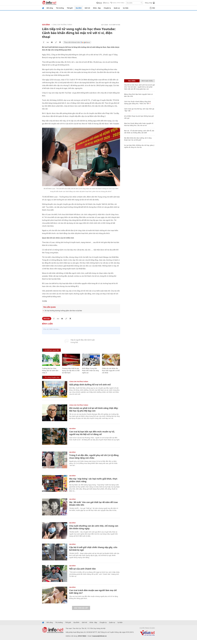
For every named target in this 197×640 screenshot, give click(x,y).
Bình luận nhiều (147, 81)
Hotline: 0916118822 (118, 3)
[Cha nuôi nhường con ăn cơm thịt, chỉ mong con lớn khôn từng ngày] (54, 530)
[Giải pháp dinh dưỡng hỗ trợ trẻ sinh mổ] (54, 389)
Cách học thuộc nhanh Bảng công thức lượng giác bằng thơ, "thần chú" (137, 102)
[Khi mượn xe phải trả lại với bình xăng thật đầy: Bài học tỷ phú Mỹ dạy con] (54, 412)
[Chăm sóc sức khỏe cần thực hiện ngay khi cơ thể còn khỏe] (111, 360)
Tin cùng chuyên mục (52, 377)
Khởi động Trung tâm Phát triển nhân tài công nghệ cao (90, 370)
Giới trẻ (87, 8)
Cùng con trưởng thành (62, 25)
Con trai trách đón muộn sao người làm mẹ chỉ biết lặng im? (93, 591)
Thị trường (60, 8)
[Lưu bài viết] (60, 42)
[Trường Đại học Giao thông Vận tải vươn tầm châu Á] (51, 360)
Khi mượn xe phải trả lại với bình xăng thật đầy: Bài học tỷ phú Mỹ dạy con (93, 409)
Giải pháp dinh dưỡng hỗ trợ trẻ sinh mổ (90, 384)
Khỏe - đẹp (97, 8)
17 (150, 103)
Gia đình (79, 8)
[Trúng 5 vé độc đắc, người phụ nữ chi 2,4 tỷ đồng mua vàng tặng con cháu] (54, 460)
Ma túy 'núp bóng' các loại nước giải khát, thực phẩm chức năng (93, 480)
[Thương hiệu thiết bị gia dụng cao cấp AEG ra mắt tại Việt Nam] (71, 360)
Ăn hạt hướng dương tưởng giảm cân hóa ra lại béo (63, 311)
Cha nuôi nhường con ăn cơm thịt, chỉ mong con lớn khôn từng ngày (93, 527)
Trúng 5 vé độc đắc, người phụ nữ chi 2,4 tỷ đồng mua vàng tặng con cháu (94, 456)
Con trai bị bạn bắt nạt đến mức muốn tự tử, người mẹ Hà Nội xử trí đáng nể (92, 433)
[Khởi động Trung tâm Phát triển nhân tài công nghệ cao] (91, 360)
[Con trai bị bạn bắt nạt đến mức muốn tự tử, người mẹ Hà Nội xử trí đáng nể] (54, 436)
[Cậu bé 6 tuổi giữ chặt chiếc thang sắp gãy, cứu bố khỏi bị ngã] (54, 552)
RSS (153, 8)
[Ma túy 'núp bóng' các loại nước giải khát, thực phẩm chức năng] (54, 483)
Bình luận (47, 318)
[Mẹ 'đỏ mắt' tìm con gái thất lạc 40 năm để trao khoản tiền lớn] (54, 507)
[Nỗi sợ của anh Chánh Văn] (54, 573)
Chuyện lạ (107, 8)
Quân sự (117, 8)
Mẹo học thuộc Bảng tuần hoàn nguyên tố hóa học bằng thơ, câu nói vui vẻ (138, 124)
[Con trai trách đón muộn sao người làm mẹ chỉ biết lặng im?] (54, 595)
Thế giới (70, 8)
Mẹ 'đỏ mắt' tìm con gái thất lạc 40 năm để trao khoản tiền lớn (93, 503)
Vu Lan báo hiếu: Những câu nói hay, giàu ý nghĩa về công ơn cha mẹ (139, 146)
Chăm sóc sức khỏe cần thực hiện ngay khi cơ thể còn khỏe (111, 370)
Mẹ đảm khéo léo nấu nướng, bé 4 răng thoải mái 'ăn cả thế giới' (138, 139)
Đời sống (50, 8)
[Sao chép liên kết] (55, 42)
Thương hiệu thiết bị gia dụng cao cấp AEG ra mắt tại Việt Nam (71, 370)
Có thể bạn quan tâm (52, 350)
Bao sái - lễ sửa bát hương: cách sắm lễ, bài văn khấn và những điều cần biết (139, 132)
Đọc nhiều (131, 81)
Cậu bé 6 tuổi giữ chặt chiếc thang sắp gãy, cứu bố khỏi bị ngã (93, 548)
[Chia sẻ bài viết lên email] (51, 42)
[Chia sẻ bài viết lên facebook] (43, 42)
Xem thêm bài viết (81, 608)
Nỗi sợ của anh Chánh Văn (82, 568)
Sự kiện (125, 8)
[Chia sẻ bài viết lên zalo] (47, 42)
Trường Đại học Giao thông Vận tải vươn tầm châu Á (50, 370)
